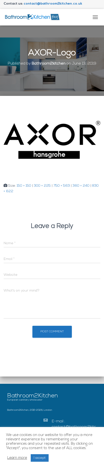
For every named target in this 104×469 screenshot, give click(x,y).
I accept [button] (40, 458)
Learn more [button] (17, 458)
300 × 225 (42, 186)
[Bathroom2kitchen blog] (34, 17)
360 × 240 (81, 186)
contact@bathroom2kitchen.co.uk (53, 4)
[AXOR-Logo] (52, 140)
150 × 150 (24, 186)
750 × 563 (61, 186)
